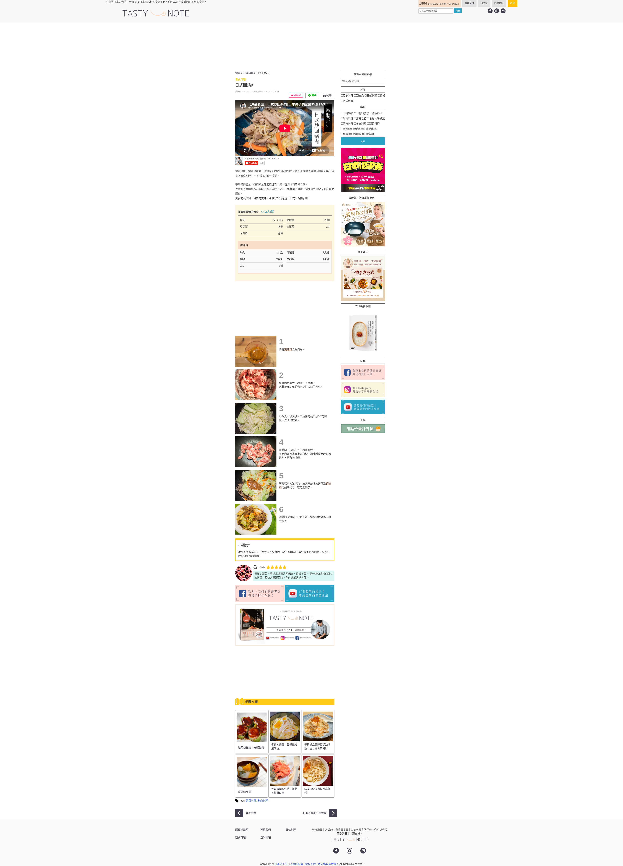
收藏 (512, 3)
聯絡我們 (265, 829)
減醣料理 (377, 113)
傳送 (314, 95)
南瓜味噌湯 (244, 791)
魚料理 (347, 134)
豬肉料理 (263, 800)
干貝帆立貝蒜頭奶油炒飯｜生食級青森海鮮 (317, 746)
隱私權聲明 (241, 829)
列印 (329, 95)
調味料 (288, 349)
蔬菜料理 (251, 800)
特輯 (382, 95)
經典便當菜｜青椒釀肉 (251, 747)
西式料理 (348, 100)
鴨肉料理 (359, 134)
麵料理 (370, 134)
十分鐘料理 (349, 113)
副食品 (360, 95)
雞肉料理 (372, 128)
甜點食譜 (361, 118)
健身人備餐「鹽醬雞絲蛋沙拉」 (284, 746)
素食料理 (348, 123)
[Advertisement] (311, 47)
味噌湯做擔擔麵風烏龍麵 (317, 790)
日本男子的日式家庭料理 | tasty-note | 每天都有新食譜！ (306, 864)
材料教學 (364, 113)
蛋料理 (347, 128)
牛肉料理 (348, 118)
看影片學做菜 (377, 118)
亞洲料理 (348, 95)
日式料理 (372, 95)
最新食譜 (469, 3)
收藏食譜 (297, 95)
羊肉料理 (361, 123)
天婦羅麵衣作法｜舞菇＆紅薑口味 (284, 790)
